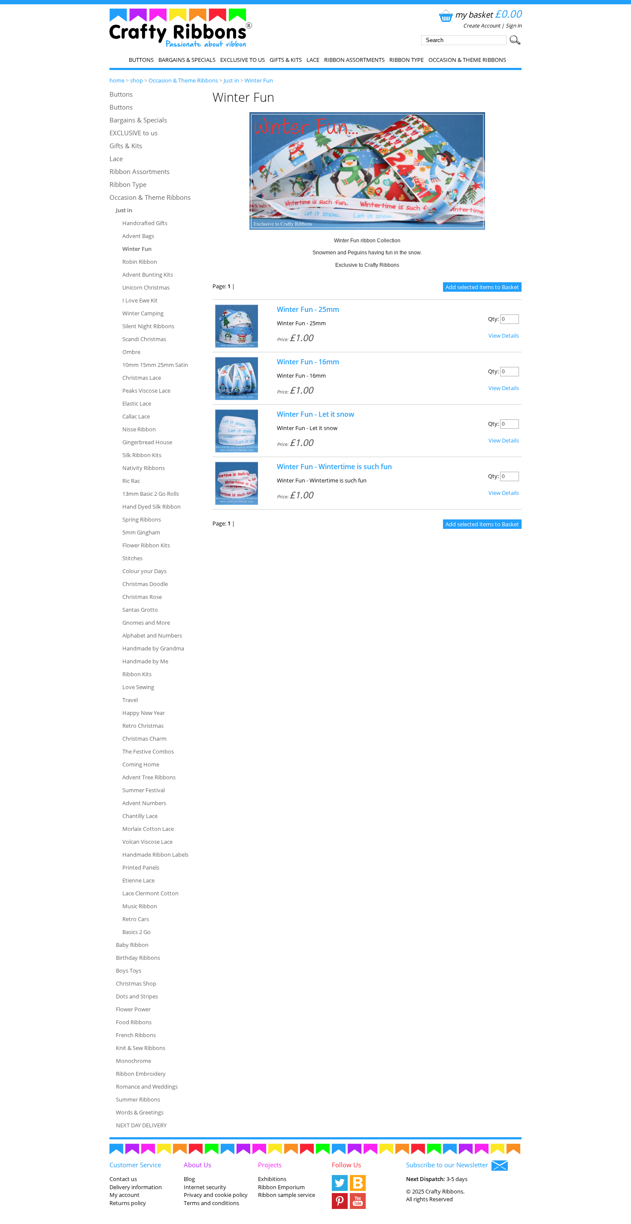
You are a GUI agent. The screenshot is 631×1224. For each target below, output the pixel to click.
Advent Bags (138, 235)
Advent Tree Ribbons (149, 777)
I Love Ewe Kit (140, 300)
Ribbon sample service (286, 1195)
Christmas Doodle (145, 583)
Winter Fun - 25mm (308, 309)
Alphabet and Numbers (152, 635)
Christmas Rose (142, 596)
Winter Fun (259, 80)
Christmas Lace (141, 377)
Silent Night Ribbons (148, 326)
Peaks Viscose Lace (146, 390)
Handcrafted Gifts (144, 223)
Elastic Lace (136, 403)
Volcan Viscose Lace (147, 841)
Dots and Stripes (137, 996)
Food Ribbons (134, 1022)
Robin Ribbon (139, 261)
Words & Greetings (140, 1112)
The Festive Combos (148, 751)
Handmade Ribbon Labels (155, 854)
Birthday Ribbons (138, 957)
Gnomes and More (146, 622)
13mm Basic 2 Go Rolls (150, 493)
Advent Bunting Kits (147, 274)
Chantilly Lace (140, 815)
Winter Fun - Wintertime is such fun (334, 466)
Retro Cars (135, 919)
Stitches (132, 558)
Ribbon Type (406, 60)
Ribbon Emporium (281, 1187)
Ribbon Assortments (354, 60)
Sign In (514, 25)
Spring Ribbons (141, 519)
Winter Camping (143, 313)
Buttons (141, 60)
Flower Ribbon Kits (146, 545)
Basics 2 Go (136, 931)
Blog (189, 1179)
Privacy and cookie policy (216, 1195)
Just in (231, 80)
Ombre (131, 351)
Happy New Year (143, 712)
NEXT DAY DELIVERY (141, 1125)
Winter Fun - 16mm (308, 361)
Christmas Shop (136, 983)
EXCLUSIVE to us (242, 60)
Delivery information (135, 1187)
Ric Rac (131, 480)
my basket (488, 14)
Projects (270, 1164)
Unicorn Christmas (146, 287)
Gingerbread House (147, 442)
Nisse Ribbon (139, 429)
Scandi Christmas (144, 339)
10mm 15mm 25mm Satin (155, 364)
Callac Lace (136, 416)
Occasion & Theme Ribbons (467, 60)
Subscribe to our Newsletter (448, 1164)
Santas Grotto (140, 609)
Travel (130, 699)
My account (124, 1195)
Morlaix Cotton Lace (148, 828)
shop (136, 80)
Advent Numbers (144, 803)
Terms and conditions (211, 1203)
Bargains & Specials (186, 60)
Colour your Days (144, 571)
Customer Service (135, 1164)
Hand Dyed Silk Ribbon (151, 506)
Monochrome (133, 1060)
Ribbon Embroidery (141, 1073)
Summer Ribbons (138, 1099)
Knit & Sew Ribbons (140, 1047)
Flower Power (133, 1009)
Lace (312, 60)
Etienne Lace (138, 880)
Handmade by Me (145, 661)
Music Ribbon (139, 906)
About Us (197, 1164)
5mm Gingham (141, 532)
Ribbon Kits (137, 674)
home (116, 80)
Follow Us (346, 1164)
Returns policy (127, 1203)
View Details (503, 335)
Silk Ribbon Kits (141, 455)
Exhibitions (272, 1179)
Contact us (123, 1179)
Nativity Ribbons (143, 467)
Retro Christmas (143, 725)
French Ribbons (136, 1035)
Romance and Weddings (147, 1086)
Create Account (481, 25)
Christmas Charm (144, 738)
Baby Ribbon (132, 944)
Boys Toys (128, 970)
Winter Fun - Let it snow (315, 414)
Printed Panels (140, 867)
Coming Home (140, 764)
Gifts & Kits (286, 60)
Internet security (205, 1187)
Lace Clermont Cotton (150, 893)
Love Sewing (138, 687)
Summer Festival (143, 790)
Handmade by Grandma (153, 648)
